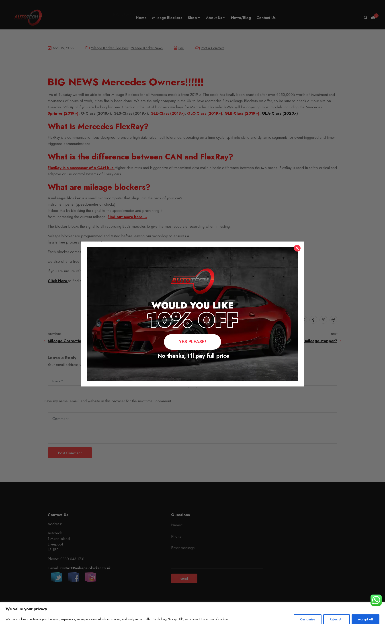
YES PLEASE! (192, 342)
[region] (192, 615)
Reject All (336, 619)
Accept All (365, 619)
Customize (307, 619)
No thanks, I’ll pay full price (192, 356)
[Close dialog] (297, 248)
